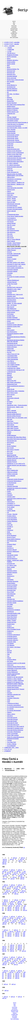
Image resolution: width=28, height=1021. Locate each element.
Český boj (9, 168)
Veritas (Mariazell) (12, 670)
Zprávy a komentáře (12, 733)
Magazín (9, 375)
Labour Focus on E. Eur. (13, 354)
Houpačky (9, 257)
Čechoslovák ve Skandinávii (14, 142)
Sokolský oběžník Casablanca (15, 601)
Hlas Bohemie (11, 228)
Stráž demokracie (11, 618)
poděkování (14, 33)
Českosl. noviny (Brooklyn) (14, 151)
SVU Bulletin (10, 643)
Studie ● (9, 626)
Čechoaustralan (11, 131)
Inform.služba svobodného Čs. (15, 268)
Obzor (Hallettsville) (12, 470)
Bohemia (9, 97)
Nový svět (9, 451)
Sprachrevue (10, 611)
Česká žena (10, 143)
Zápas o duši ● (11, 714)
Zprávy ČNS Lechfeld (13, 735)
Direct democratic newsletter (15, 188)
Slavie (8, 578)
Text (8, 656)
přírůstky (14, 34)
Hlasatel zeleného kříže (13, 244)
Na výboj (9, 403)
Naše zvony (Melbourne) (13, 430)
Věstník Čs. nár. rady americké (15, 677)
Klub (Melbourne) (11, 308)
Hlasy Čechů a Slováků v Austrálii (16, 246)
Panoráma (9, 495)
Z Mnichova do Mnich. (13, 703)
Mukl (8, 400)
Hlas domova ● (11, 232)
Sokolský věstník (11, 602)
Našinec (9, 432)
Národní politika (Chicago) (14, 416)
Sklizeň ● (9, 574)
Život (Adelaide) (11, 745)
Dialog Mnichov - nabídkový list (15, 184)
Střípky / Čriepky (11, 620)
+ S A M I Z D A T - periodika (11, 42)
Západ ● (9, 712)
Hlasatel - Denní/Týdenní (13, 243)
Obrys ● (9, 468)
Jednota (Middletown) (13, 280)
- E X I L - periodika (9, 46)
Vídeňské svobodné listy (14, 694)
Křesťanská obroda (12, 343)
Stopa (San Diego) (12, 617)
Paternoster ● (11, 501)
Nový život (10, 453)
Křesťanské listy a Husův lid (14, 345)
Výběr (8, 700)
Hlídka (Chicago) (11, 250)
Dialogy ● (9, 186)
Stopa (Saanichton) (12, 615)
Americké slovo (11, 74)
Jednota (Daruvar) (12, 282)
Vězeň (8, 691)
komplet (14, 36)
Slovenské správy (12, 586)
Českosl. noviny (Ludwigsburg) (15, 152)
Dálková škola (11, 177)
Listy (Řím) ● (10, 361)
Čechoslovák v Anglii (12, 138)
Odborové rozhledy (12, 472)
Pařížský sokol (11, 496)
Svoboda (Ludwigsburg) (13, 634)
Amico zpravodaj (11, 78)
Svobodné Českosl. (12, 638)
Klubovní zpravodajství (13, 310)
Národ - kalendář (11, 410)
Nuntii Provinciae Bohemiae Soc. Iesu (12, 455)
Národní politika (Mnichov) (14, 414)
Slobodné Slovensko (12, 581)
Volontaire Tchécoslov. (13, 698)
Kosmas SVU (10, 323)
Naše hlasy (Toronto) (12, 423)
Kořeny (9, 321)
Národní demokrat (12, 412)
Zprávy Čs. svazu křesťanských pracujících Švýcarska (15, 737)
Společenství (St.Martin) (13, 610)
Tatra (8, 654)
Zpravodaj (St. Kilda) (12, 723)
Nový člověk (10, 448)
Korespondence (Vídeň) (13, 319)
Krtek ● (9, 328)
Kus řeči (9, 352)
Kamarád (9, 292)
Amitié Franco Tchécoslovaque (15, 80)
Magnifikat (10, 377)
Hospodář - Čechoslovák (13, 253)
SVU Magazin (10, 645)
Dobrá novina (10, 193)
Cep (8, 115)
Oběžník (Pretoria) (12, 462)
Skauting (9, 569)
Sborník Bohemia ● (12, 558)
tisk (14, 24)
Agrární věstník (11, 64)
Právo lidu (9, 525)
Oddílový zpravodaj (12, 474)
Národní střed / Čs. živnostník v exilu (17, 417)
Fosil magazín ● (11, 218)
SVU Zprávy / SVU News (13, 647)
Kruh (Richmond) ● (12, 332)
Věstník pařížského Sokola (14, 685)
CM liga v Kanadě (11, 117)
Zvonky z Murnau (11, 744)
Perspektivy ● (11, 503)
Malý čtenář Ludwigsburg (14, 382)
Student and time (11, 622)
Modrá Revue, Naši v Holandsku (15, 391)
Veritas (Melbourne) (12, 672)
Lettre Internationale (12, 359)
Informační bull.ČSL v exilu (14, 266)
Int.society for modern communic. (16, 276)
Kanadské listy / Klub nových (15, 294)
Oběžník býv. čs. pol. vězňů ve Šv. (16, 463)
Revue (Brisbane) (11, 535)
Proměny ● (10, 526)
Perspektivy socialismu (13, 505)
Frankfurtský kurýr (12, 220)
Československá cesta (13, 149)
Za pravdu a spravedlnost (14, 705)
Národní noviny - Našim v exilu (15, 407)
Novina (9, 444)
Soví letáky (10, 604)
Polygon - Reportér (12, 514)
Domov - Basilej (11, 198)
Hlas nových (10, 237)
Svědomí (9, 633)
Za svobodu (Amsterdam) (14, 710)
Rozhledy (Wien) (11, 544)
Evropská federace (12, 205)
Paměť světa (14, 1011)
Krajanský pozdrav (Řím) (13, 326)
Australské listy (11, 87)
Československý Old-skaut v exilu (16, 158)
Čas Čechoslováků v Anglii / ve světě (17, 127)
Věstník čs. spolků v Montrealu (15, 680)
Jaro (8, 278)
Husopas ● (10, 260)
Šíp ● (8, 649)
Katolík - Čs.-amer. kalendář (14, 303)
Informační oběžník (12, 271)
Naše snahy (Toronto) (13, 428)
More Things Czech (12, 393)
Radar (8, 532)
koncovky (14, 26)
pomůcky (14, 27)
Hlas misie (10, 236)
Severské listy (11, 563)
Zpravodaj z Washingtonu (14, 732)
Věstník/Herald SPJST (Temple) (15, 689)
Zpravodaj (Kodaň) (12, 721)
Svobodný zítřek (11, 642)
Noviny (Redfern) (11, 446)
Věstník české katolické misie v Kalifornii (13, 674)
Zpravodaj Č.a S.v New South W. (15, 726)
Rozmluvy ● (10, 548)
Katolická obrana (11, 300)
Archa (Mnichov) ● (12, 85)
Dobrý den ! (10, 195)
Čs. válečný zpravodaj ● (13, 165)
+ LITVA (9, 51)
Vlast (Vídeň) (10, 696)
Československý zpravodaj (14, 167)
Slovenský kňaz (11, 590)
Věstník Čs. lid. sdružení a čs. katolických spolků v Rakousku (15, 683)
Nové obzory (10, 442)
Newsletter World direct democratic (16, 439)
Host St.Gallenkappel (12, 255)
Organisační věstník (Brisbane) (15, 479)
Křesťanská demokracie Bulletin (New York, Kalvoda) (15, 340)
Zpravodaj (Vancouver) (13, 724)
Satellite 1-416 (11, 557)
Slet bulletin (10, 579)
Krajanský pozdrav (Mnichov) (15, 324)
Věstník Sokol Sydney (13, 687)
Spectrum (9, 606)
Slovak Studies (11, 583)
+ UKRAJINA (10, 49)
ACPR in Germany (11, 56)
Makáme (9, 379)
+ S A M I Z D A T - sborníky (11, 44)
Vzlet (8, 701)
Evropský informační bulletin (14, 209)
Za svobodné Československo (15, 707)
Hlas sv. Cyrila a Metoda (13, 239)
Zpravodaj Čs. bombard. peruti (15, 728)
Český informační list (12, 172)
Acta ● (8, 58)
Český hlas (10, 170)
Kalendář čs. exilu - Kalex (14, 289)
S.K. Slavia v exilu (11, 565)
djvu (14, 23)
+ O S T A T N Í (8, 749)
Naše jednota (10, 425)
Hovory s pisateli (11, 259)
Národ (8, 409)
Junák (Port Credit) (12, 284)
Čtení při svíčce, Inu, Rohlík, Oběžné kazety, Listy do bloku (15, 174)
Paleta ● (9, 493)
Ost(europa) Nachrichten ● (14, 481)
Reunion (9, 533)
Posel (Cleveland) (12, 517)
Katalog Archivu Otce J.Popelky (15, 298)
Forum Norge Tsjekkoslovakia (15, 216)
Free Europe (10, 221)
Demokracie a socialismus (14, 179)
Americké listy (11, 72)
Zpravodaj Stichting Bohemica (15, 730)
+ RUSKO (9, 48)
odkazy (14, 31)
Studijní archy (10, 627)
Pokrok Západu (11, 510)
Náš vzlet (9, 419)
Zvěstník (9, 740)
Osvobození (10, 484)
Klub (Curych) (10, 307)
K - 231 (9, 285)
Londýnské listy (11, 372)
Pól (8, 512)
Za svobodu (10, 708)
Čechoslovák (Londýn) (13, 135)
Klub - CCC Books (12, 305)
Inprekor (9, 275)
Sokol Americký (11, 594)
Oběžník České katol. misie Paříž (16, 458)
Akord (8, 67)
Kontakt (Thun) (11, 316)
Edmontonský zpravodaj (13, 204)
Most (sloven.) (11, 394)
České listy (10, 145)
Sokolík (9, 597)
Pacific (9, 491)
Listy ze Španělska (12, 366)
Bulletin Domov (11, 106)
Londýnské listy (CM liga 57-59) (15, 370)
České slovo (10, 147)
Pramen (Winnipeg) (12, 521)
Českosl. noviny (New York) (14, 154)
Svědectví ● (10, 631)
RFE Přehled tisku (12, 541)
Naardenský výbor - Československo (17, 405)
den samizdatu (14, 37)
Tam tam (9, 652)
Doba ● (9, 191)
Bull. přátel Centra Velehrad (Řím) (16, 104)
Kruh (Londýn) (10, 330)
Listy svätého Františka (13, 364)
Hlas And (9, 227)
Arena (8, 83)
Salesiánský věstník (12, 555)
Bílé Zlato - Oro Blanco (13, 94)
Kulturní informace (12, 347)
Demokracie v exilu (12, 180)
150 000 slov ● (11, 53)
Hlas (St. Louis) (11, 225)
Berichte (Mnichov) (12, 88)
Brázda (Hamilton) (12, 103)
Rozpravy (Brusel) (12, 549)
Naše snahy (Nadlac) (12, 426)
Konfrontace (10, 314)
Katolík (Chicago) (11, 301)
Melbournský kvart (12, 384)
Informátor (10, 273)
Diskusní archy (11, 189)
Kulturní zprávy (11, 350)
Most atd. (9, 396)
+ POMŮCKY (7, 751)
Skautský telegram (12, 572)
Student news (10, 624)
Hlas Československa (13, 230)
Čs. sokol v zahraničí (12, 163)
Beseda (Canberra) (12, 90)
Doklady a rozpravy (12, 196)
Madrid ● (9, 373)
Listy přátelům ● (11, 363)
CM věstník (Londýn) (12, 120)
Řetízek (9, 553)
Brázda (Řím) (10, 101)
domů (14, 21)
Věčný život (10, 665)
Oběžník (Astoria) (11, 460)
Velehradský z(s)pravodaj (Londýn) (16, 668)
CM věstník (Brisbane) (13, 119)
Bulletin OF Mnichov (12, 110)
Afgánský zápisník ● (12, 60)
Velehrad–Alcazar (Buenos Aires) (16, 666)
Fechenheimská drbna (13, 214)
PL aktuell (9, 509)
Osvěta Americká (11, 483)
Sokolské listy (11, 599)
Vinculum (9, 692)
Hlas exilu (9, 234)
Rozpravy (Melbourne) (13, 551)
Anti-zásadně (10, 81)
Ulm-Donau (10, 661)
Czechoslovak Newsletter (14, 126)
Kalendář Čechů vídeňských (14, 287)
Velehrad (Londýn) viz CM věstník (16, 663)
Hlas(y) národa (11, 241)
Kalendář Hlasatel (12, 291)
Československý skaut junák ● (15, 161)
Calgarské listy (11, 113)
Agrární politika (11, 62)
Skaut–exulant (11, 567)
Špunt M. (9, 650)
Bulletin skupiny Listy (13, 112)
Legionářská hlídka (12, 356)
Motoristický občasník (13, 398)
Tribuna (9, 658)
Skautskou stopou (12, 570)
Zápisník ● (10, 716)
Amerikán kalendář (12, 76)
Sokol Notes (10, 595)
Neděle (9, 433)
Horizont (9, 252)
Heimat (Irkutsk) (11, 223)
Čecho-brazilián (11, 133)
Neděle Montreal (11, 435)
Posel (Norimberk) (12, 519)
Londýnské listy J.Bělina (13, 368)
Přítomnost (10, 530)
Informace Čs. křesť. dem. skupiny (16, 264)
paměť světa (14, 30)
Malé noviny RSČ (11, 380)
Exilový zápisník (11, 211)
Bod (8, 96)
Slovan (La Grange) (12, 585)
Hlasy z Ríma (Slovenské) (14, 248)
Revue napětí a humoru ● (13, 539)
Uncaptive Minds (11, 659)
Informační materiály (12, 269)
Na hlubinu (10, 401)
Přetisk (9, 528)
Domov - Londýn (11, 200)
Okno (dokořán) (11, 475)
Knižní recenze (11, 312)
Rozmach (9, 546)
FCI (8, 212)
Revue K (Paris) (11, 537)
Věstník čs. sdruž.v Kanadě (14, 679)
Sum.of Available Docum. (13, 629)
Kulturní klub (10, 348)
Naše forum (10, 421)
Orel (8, 477)
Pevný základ (10, 507)
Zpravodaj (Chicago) (12, 719)
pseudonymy (14, 28)
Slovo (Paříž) (10, 592)
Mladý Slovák (10, 389)
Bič (8, 92)
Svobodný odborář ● (12, 640)
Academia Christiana (12, 55)
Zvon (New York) (11, 742)
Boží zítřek (10, 99)
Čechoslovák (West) (12, 136)
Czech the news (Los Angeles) (15, 124)
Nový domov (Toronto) (13, 449)
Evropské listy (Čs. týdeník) (14, 207)
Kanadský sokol (11, 296)
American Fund (11, 71)
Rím (8, 542)
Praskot (9, 523)
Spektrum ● (10, 608)
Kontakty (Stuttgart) (12, 317)
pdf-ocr (15, 858)
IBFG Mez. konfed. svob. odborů (15, 262)
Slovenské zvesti (11, 588)
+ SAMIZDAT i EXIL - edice (11, 747)
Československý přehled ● (14, 159)
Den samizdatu (15, 1019)
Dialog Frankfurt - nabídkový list (15, 182)
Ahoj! (8, 65)
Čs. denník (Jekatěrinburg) (14, 156)
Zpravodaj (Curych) (12, 717)
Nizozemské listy (12, 441)
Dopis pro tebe (11, 202)
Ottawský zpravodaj (12, 486)
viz (24, 847)
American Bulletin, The (13, 69)
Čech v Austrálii (11, 129)
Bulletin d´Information (13, 108)
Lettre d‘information (12, 357)
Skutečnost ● (10, 576)
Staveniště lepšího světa (13, 613)
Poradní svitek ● (11, 516)
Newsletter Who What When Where (16, 437)
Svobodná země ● (12, 636)
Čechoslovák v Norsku (13, 140)
